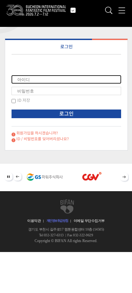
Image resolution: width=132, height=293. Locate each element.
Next (124, 177)
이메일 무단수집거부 (89, 221)
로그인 (66, 47)
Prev (17, 177)
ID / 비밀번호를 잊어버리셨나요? (42, 138)
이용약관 (34, 221)
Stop (8, 177)
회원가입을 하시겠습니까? (37, 133)
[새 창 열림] (45, 177)
